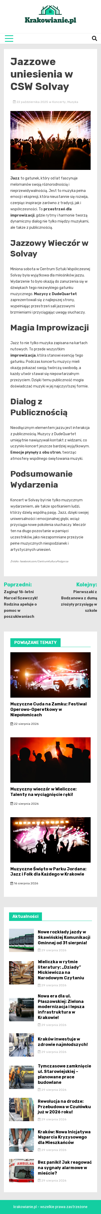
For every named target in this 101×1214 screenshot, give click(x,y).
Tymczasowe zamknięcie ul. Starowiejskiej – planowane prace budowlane (64, 1074)
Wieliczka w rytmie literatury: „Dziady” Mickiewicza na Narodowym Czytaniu (61, 969)
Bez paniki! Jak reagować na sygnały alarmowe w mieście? (65, 1168)
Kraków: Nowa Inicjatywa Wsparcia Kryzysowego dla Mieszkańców (64, 1137)
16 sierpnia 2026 (25, 883)
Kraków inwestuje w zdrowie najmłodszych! (63, 1042)
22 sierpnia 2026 (26, 724)
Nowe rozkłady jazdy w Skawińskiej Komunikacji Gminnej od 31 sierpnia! (64, 937)
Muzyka (72, 102)
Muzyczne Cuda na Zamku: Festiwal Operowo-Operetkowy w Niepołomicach (48, 709)
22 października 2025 (32, 102)
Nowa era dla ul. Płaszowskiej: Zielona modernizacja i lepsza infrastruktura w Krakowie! (61, 1007)
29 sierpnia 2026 (53, 950)
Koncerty (59, 102)
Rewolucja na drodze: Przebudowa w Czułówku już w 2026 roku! (64, 1107)
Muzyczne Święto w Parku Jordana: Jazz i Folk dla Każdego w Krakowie (48, 871)
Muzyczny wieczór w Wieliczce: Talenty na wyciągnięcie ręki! (43, 792)
